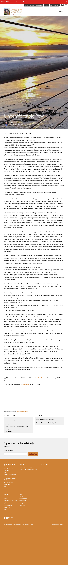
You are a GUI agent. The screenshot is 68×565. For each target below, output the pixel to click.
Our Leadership (23, 498)
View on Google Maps (10, 474)
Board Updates (8, 505)
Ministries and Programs (10, 500)
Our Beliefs (22, 502)
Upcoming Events (10, 415)
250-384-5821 (54, 5)
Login (31, 524)
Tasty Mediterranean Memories (19, 1)
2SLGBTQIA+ (23, 505)
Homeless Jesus (39, 378)
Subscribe (33, 454)
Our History (22, 503)
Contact (32, 5)
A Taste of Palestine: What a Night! (46, 422)
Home (5, 496)
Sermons (48, 126)
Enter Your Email (8, 450)
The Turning (25, 384)
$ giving (46, 5)
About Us (21, 496)
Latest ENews (39, 5)
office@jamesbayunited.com (31, 469)
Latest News (39, 415)
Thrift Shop (7, 507)
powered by (57, 526)
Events (6, 503)
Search (26, 5)
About (5, 498)
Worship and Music (22, 411)
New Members (23, 500)
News (5, 502)
